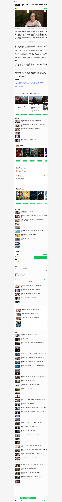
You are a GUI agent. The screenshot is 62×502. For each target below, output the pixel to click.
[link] (18, 263)
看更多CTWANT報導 (19, 86)
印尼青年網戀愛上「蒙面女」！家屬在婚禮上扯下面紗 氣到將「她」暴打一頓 (30, 82)
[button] (15, 263)
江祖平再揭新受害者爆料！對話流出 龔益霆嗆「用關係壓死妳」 (28, 83)
